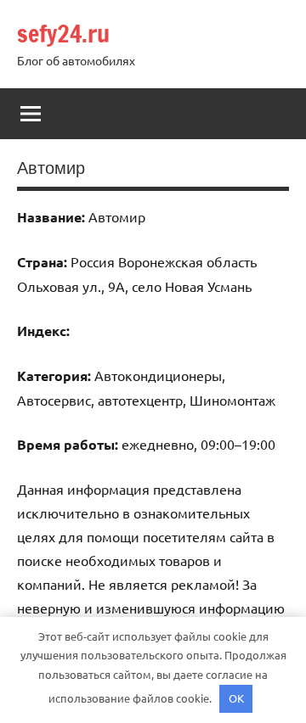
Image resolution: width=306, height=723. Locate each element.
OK (236, 698)
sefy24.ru (63, 33)
